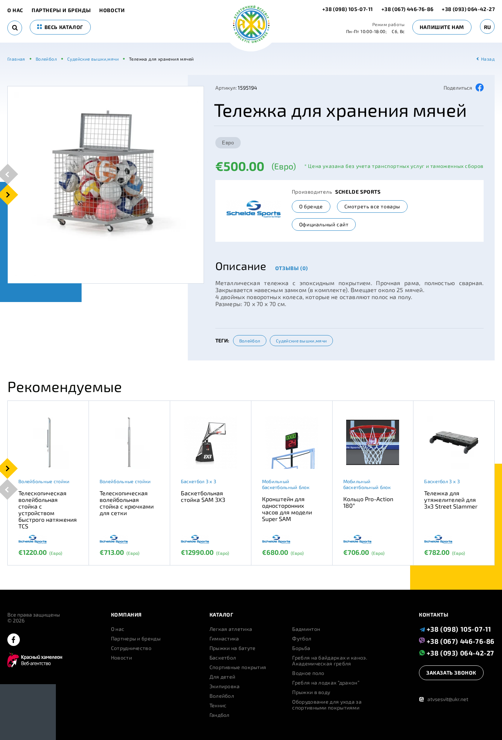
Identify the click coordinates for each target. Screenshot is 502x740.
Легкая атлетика (230, 629)
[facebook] (13, 640)
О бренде (311, 206)
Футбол (301, 639)
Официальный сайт (324, 224)
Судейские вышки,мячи (301, 340)
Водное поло (308, 673)
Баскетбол (222, 658)
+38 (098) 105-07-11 (348, 9)
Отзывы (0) (291, 268)
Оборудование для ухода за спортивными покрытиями (327, 705)
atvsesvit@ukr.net (443, 699)
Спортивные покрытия (237, 667)
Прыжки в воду (311, 692)
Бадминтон (306, 629)
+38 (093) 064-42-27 (468, 9)
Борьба (301, 648)
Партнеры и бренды (61, 10)
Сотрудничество (131, 648)
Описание (240, 265)
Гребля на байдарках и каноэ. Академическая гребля (329, 661)
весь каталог (63, 27)
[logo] (251, 24)
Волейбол (249, 340)
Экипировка (224, 686)
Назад (488, 58)
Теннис (218, 705)
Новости (112, 10)
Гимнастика (224, 639)
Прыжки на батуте (232, 648)
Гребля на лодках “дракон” (325, 683)
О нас (15, 10)
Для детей (222, 677)
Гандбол (219, 715)
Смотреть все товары (372, 206)
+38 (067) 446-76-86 (407, 9)
